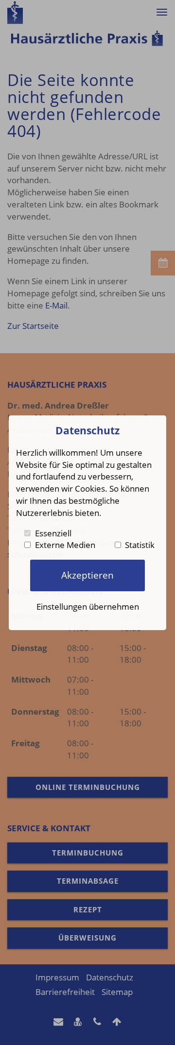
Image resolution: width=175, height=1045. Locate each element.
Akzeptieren (87, 575)
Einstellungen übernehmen (87, 606)
